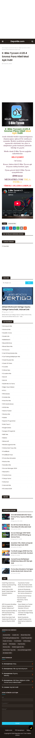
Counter (5, 367)
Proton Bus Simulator (9, 458)
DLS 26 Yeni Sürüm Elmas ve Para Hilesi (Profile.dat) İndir (21, 526)
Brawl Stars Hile (7, 346)
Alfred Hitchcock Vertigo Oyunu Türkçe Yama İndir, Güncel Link (16, 308)
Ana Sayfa (5, 48)
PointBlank (6, 451)
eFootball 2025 (7, 489)
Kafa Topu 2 (6, 424)
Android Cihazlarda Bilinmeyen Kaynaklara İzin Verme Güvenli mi (25, 591)
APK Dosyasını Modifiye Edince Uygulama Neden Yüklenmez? (9, 606)
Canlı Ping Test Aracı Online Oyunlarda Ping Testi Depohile (9, 585)
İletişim (29, 730)
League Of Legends (9, 431)
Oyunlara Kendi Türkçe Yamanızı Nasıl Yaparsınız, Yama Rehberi (24, 599)
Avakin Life (6, 336)
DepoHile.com (17, 41)
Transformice (7, 475)
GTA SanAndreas (8, 404)
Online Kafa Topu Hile (9, 448)
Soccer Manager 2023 (24, 650)
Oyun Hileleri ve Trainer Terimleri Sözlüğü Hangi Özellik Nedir (25, 613)
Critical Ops (6, 370)
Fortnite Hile (6, 397)
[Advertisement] (17, 19)
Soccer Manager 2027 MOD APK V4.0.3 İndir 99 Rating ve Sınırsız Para (21, 535)
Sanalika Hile (7, 465)
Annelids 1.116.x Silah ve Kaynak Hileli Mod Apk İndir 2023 (21, 544)
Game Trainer (7, 411)
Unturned (6, 482)
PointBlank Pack (8, 455)
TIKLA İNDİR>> (22, 180)
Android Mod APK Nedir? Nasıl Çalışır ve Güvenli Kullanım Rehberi (8, 592)
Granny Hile (6, 414)
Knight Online (7, 428)
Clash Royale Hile (8, 360)
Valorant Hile (7, 485)
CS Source (6, 350)
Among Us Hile (7, 326)
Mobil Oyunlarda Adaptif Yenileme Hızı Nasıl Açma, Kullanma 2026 (25, 620)
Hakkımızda (8, 730)
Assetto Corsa (7, 333)
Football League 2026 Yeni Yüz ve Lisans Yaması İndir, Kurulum (22, 552)
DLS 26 (5, 380)
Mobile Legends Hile (9, 445)
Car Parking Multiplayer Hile (11, 356)
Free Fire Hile (7, 401)
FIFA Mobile (6, 394)
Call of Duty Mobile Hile (10, 353)
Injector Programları (9, 421)
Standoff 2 (6, 472)
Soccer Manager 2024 (10, 468)
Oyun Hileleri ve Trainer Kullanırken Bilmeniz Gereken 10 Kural (25, 606)
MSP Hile (5, 434)
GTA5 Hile (6, 407)
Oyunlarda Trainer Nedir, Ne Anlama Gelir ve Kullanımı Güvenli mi (25, 585)
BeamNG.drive (7, 343)
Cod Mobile (17, 641)
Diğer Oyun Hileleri (8, 387)
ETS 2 (4, 390)
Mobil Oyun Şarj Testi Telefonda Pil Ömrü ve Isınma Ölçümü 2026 (9, 619)
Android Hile (13, 48)
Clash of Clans (7, 363)
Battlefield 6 (6, 340)
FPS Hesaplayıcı (19, 730)
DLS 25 (5, 377)
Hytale (5, 417)
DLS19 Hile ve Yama (9, 384)
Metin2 (5, 438)
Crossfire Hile (7, 373)
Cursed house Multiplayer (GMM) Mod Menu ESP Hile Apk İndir (21, 561)
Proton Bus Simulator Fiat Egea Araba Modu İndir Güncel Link (22, 570)
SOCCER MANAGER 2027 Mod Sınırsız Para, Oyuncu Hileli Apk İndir (21, 517)
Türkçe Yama (7, 478)
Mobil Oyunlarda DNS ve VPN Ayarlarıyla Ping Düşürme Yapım (9, 613)
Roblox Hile (6, 461)
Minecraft (6, 441)
